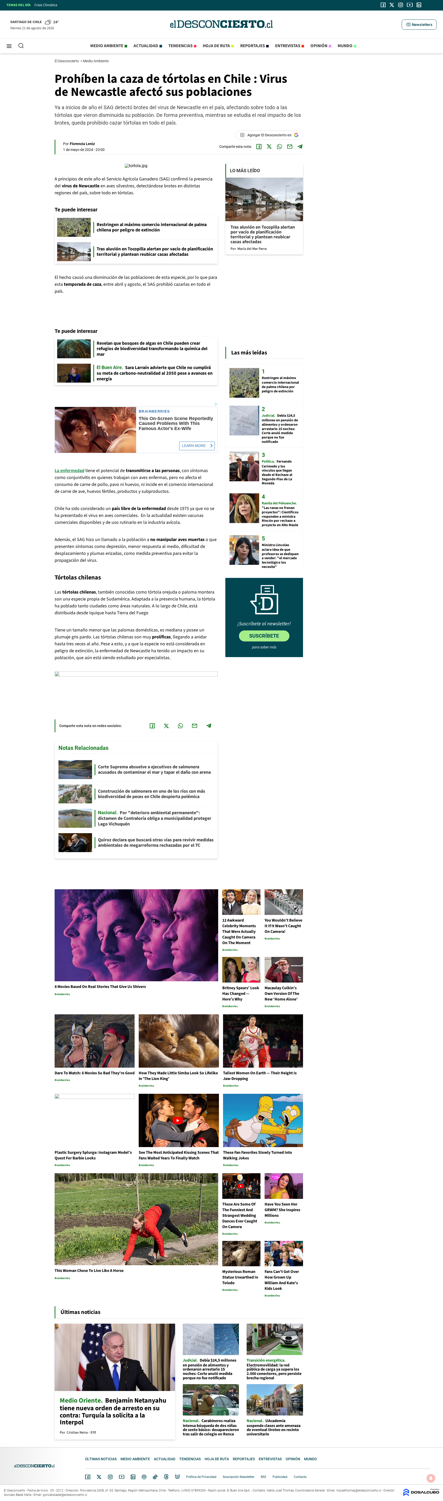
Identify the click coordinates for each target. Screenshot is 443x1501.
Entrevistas (287, 46)
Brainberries (154, 411)
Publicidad (280, 1477)
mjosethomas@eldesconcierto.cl (358, 1490)
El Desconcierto (67, 61)
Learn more (194, 446)
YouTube (121, 1477)
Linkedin (133, 1477)
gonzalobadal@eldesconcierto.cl (65, 1495)
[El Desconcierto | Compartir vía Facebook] (259, 147)
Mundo (345, 46)
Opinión (318, 46)
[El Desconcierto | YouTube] (410, 5)
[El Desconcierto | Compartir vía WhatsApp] (279, 147)
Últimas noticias (101, 1459)
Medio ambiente (106, 46)
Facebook (87, 1477)
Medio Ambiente (96, 61)
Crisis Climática (45, 5)
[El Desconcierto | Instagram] (400, 5)
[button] (419, 24)
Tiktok (155, 1477)
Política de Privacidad (201, 1477)
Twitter (99, 1477)
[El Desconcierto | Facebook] (383, 5)
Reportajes (252, 46)
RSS (263, 1477)
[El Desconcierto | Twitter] (392, 5)
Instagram (110, 1477)
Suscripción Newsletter (238, 1477)
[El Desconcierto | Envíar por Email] (290, 147)
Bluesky (177, 1477)
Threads (166, 1477)
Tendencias (180, 46)
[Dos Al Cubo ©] (421, 1494)
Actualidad (146, 46)
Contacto (300, 1477)
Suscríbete (264, 636)
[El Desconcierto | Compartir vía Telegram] (300, 147)
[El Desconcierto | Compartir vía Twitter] (269, 147)
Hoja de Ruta (216, 46)
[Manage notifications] (431, 1478)
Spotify (144, 1477)
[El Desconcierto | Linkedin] (419, 5)
